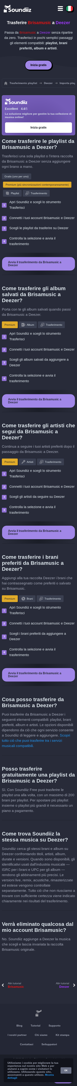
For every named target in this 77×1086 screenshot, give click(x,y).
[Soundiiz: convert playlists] (38, 1013)
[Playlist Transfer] (18, 8)
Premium (9, 324)
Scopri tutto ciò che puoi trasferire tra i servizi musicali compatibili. (36, 740)
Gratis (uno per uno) (16, 176)
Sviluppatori (49, 1044)
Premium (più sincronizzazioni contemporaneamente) (37, 184)
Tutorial (35, 1025)
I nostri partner (17, 1034)
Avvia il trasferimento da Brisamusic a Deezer (34, 264)
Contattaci (26, 1044)
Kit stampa (62, 1034)
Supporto (55, 1025)
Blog (19, 1025)
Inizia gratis (38, 65)
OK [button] (66, 1070)
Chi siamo (41, 1034)
